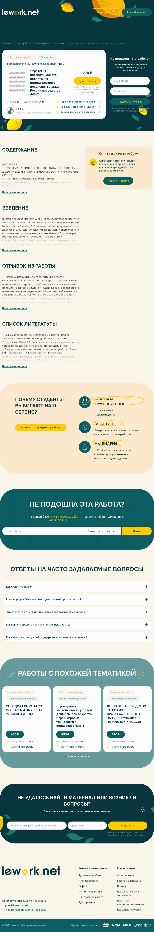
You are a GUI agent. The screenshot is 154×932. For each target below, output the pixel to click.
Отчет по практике (90, 891)
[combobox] (103, 531)
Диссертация (87, 902)
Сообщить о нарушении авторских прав (33, 113)
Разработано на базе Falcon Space (26, 909)
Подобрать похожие (130, 101)
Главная (6, 43)
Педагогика (58, 43)
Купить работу (87, 81)
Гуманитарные (41, 43)
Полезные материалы (130, 909)
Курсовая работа (88, 880)
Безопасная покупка (129, 880)
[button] (65, 756)
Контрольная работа (91, 897)
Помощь (122, 886)
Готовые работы (22, 43)
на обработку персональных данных (130, 110)
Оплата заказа (125, 875)
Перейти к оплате (118, 180)
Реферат (84, 886)
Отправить (127, 825)
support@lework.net (15, 905)
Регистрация (104, 12)
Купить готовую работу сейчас (40, 427)
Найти (137, 531)
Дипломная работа (90, 875)
